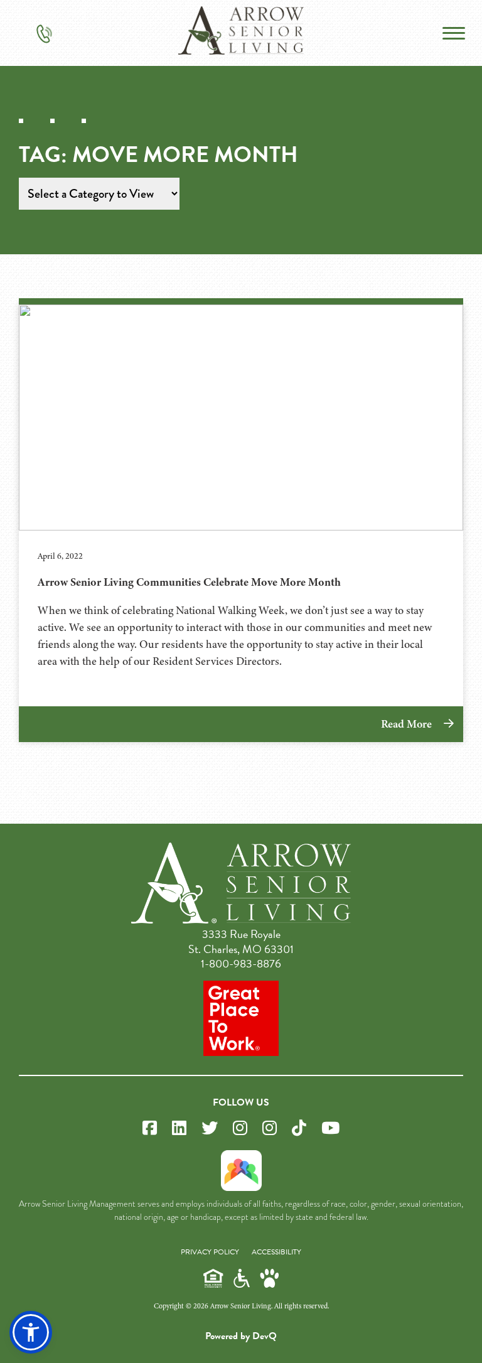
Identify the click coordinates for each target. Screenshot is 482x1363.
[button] (31, 1332)
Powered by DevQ (241, 1336)
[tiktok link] (299, 1128)
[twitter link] (209, 1128)
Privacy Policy (210, 1252)
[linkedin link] (179, 1128)
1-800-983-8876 (241, 963)
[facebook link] (149, 1128)
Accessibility (276, 1252)
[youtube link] (330, 1128)
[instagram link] (240, 1128)
